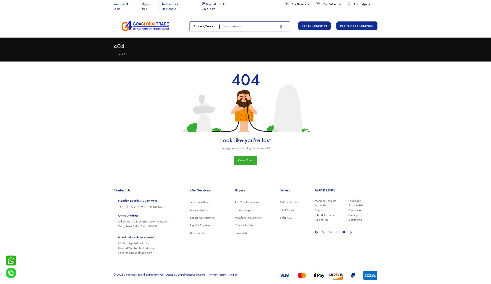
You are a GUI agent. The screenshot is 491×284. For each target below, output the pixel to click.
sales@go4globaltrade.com (135, 253)
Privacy (213, 275)
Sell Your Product (289, 202)
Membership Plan (199, 210)
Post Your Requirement (247, 202)
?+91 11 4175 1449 (131, 206)
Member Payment (325, 201)
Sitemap (353, 215)
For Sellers (331, 4)
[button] (281, 26)
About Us (320, 205)
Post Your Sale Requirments (357, 26)
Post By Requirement (314, 26)
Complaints (355, 220)
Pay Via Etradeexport (201, 225)
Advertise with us (199, 202)
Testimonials (355, 205)
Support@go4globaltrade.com (136, 248)
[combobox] (204, 26)
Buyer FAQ (241, 233)
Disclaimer (354, 210)
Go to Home (245, 160)
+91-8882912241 (155, 206)
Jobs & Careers (324, 215)
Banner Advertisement (202, 218)
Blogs (318, 210)
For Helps (361, 4)
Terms (223, 275)
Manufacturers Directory (248, 218)
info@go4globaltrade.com (134, 243)
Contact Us (321, 220)
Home (117, 54)
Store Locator (197, 233)
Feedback (354, 201)
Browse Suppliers (244, 210)
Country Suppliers (245, 225)
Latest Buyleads (288, 210)
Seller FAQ (286, 218)
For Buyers (299, 4)
